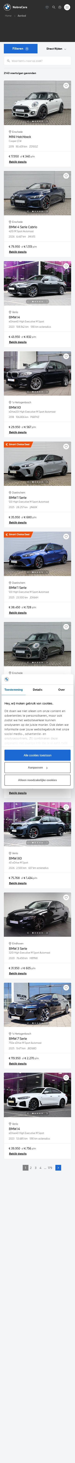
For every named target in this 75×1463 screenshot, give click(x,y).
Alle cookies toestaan (38, 755)
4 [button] (40, 1168)
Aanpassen (35, 767)
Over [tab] (61, 689)
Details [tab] (37, 689)
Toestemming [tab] (13, 689)
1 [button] (25, 1168)
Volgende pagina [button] (58, 1168)
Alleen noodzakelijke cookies (37, 780)
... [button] (45, 1168)
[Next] (47, 121)
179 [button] (50, 1168)
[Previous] (27, 121)
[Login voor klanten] (60, 7)
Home (8, 15)
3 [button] (36, 1168)
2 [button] (31, 1168)
